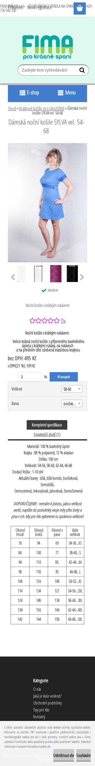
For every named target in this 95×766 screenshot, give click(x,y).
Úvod (12, 108)
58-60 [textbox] (67, 389)
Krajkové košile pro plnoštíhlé (41, 108)
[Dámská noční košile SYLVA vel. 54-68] (47, 145)
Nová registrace (39, 7)
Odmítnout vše (63, 755)
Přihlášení (15, 7)
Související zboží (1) (47, 434)
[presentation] (13, 277)
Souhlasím (83, 755)
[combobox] (71, 389)
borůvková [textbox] (71, 404)
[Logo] (47, 47)
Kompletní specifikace (47, 425)
